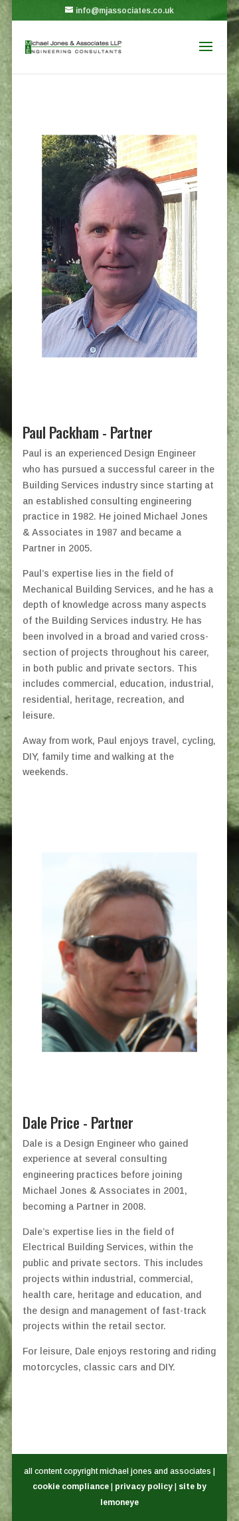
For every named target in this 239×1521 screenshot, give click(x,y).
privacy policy (144, 1486)
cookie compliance (71, 1486)
